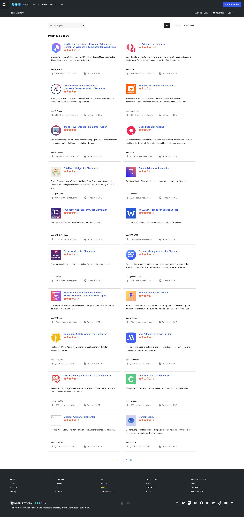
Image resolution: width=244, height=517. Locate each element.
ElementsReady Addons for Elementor (159, 251)
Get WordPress (232, 4)
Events (149, 483)
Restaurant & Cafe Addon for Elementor (85, 334)
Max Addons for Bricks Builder (155, 334)
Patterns (59, 491)
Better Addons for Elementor (79, 251)
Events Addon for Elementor (154, 168)
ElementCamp (146, 417)
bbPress (195, 487)
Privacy (13, 491)
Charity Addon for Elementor (154, 375)
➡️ (131, 460)
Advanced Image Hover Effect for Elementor (88, 375)
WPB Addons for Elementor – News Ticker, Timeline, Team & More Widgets (85, 294)
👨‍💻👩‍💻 (103, 487)
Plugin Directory (17, 13)
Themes (58, 483)
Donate (150, 487)
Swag (149, 491)
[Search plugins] (82, 25)
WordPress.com (199, 479)
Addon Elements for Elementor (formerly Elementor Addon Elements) (84, 87)
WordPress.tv (107, 491)
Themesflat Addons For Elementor (157, 85)
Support (104, 483)
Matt (194, 483)
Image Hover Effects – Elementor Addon (85, 126)
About (12, 479)
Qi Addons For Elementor (152, 44)
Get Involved (151, 479)
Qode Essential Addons (151, 126)
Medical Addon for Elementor (79, 417)
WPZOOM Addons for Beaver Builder (158, 209)
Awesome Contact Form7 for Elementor (85, 209)
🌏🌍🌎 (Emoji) (40, 503)
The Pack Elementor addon (153, 292)
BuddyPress (197, 491)
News (12, 483)
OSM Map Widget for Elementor (81, 168)
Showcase (59, 479)
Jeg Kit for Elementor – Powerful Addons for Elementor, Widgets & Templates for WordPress (90, 45)
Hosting (13, 487)
